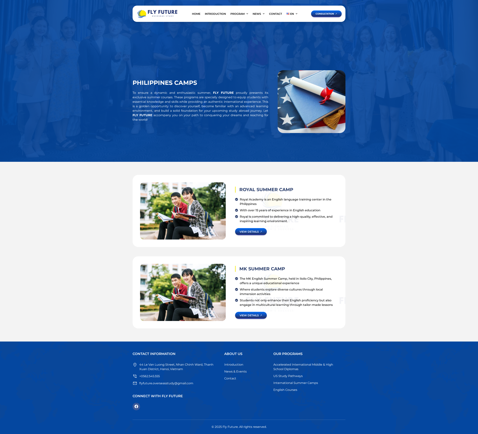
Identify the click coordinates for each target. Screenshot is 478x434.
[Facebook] (136, 406)
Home (196, 14)
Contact (275, 14)
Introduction (215, 14)
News (257, 14)
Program (237, 14)
